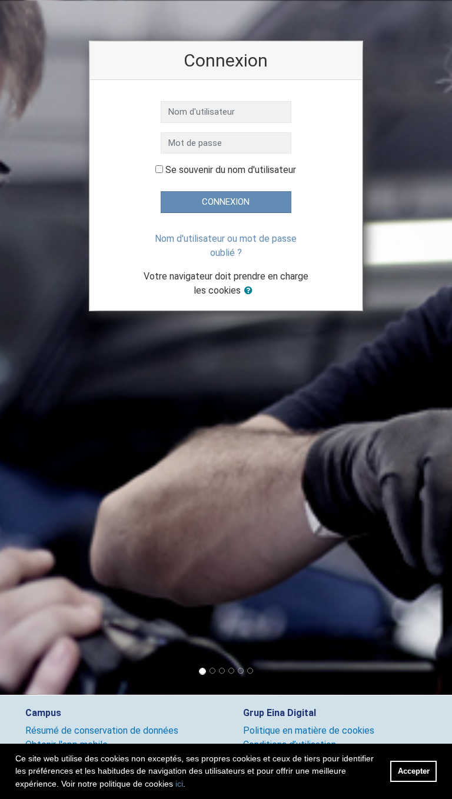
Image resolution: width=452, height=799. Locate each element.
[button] (250, 291)
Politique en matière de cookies (308, 730)
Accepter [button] (414, 771)
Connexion (226, 202)
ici (179, 783)
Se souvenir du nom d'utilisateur (230, 169)
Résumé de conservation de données (101, 730)
